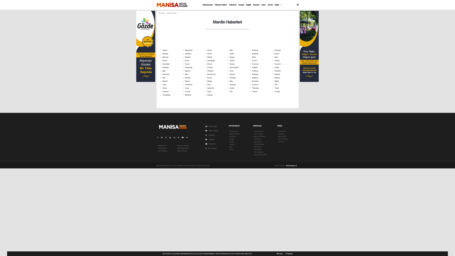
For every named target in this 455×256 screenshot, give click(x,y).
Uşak (209, 91)
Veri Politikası (162, 151)
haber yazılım (244, 166)
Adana (164, 50)
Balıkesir (255, 54)
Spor (264, 5)
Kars (186, 74)
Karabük (277, 71)
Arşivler (211, 139)
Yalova (254, 91)
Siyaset (256, 5)
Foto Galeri (212, 126)
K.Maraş (255, 71)
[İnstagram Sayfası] (167, 137)
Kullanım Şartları (183, 146)
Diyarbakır (166, 64)
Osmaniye (188, 85)
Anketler (281, 134)
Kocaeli (187, 78)
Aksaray (255, 50)
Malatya (255, 78)
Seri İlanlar (258, 149)
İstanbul (210, 71)
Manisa (277, 78)
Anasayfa (161, 13)
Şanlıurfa (210, 88)
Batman (165, 57)
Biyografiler (282, 136)
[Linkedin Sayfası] (175, 137)
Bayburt (188, 57)
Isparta (187, 71)
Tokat (276, 88)
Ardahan (188, 54)
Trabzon (165, 91)
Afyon (209, 50)
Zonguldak (166, 95)
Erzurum (277, 64)
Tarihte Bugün (259, 144)
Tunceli (187, 91)
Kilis (163, 78)
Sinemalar (257, 147)
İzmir (232, 71)
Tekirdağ (255, 88)
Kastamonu (211, 74)
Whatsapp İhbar (183, 148)
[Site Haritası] (183, 137)
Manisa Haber (221, 5)
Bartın (276, 54)
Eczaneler (257, 139)
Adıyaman (188, 50)
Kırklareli (188, 95)
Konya (209, 78)
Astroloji (281, 142)
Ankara (210, 95)
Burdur (164, 61)
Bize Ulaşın (212, 148)
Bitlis (254, 57)
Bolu (276, 57)
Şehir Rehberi (259, 152)
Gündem (233, 5)
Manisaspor (208, 5)
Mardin (165, 81)
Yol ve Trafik (258, 134)
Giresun (210, 67)
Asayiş (241, 5)
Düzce (187, 64)
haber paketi (224, 166)
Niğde (276, 81)
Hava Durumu (259, 131)
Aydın (232, 54)
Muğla (209, 81)
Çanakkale (211, 61)
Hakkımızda (162, 146)
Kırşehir (277, 74)
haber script (253, 166)
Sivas (187, 88)
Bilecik (209, 57)
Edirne (209, 64)
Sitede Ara (282, 131)
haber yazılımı (215, 166)
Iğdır (164, 71)
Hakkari (255, 67)
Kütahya (233, 78)
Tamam (290, 254)
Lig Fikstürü (258, 142)
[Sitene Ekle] (188, 137)
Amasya (277, 50)
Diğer (277, 5)
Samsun (255, 85)
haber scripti (234, 166)
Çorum (254, 61)
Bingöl (232, 57)
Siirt (276, 85)
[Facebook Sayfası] (158, 137)
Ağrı (231, 50)
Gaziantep (188, 67)
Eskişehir (165, 67)
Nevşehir (255, 81)
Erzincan (255, 64)
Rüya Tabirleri (283, 139)
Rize (209, 85)
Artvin (209, 54)
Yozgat (277, 91)
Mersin (187, 81)
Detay (280, 254)
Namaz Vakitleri (259, 136)
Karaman (165, 74)
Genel (270, 5)
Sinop (164, 88)
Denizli (276, 61)
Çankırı (232, 61)
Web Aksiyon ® (291, 166)
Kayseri (232, 74)
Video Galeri (213, 131)
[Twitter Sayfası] (162, 137)
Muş (231, 81)
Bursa (187, 61)
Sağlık (248, 5)
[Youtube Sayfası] (171, 137)
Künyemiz (212, 144)
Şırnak (232, 88)
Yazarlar (211, 135)
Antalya (165, 54)
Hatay (276, 67)
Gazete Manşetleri (260, 155)
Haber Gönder (182, 151)
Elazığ (232, 64)
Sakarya (233, 85)
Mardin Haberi (171, 13)
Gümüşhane (234, 67)
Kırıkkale (255, 74)
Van (231, 91)
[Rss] (179, 137)
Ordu (164, 85)
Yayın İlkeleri (162, 148)
